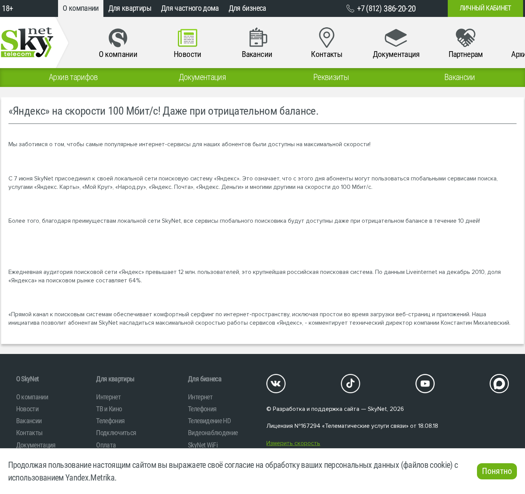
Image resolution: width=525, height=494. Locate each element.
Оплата (106, 445)
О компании (81, 8)
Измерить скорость (293, 443)
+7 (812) (386, 8)
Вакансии (29, 421)
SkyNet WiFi (203, 445)
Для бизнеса (247, 8)
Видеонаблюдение (213, 433)
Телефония (110, 421)
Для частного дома (190, 8)
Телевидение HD (209, 421)
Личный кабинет (485, 8)
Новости (27, 409)
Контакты (29, 433)
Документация (36, 445)
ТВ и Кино (109, 409)
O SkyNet (27, 379)
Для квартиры (129, 8)
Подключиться (116, 433)
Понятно (497, 471)
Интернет (108, 397)
